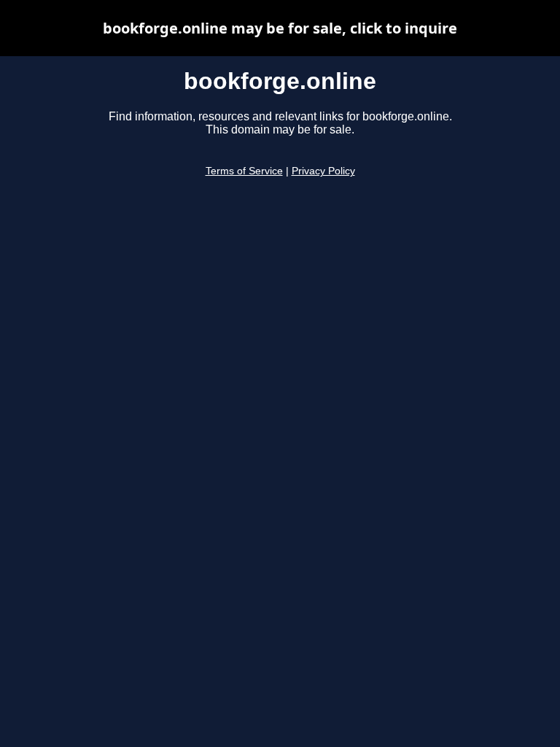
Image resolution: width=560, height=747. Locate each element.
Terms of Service (244, 171)
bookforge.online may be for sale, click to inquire (280, 28)
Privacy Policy (323, 171)
